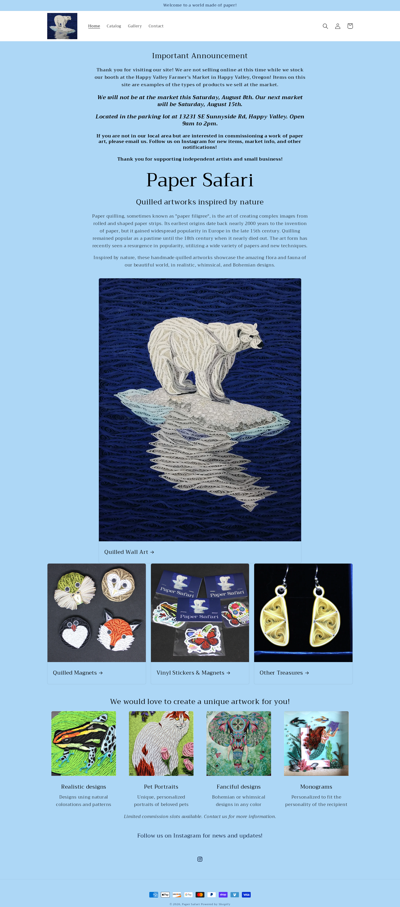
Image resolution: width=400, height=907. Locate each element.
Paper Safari (191, 904)
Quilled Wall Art (126, 552)
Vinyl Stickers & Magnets (190, 672)
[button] (325, 26)
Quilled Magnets (75, 672)
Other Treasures (281, 672)
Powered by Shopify (215, 904)
